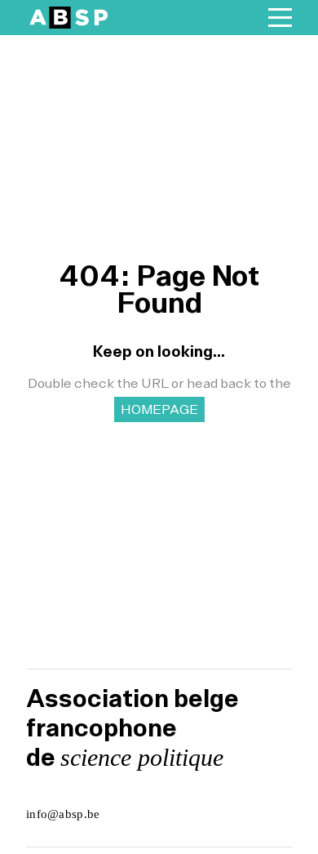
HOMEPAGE (159, 409)
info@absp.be (63, 814)
